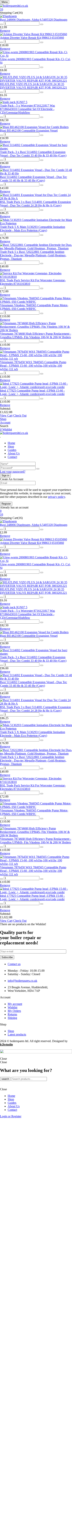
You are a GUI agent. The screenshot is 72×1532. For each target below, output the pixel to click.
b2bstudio (6, 1044)
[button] (36, 9)
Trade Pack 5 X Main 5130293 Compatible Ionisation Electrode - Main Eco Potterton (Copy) (32, 228)
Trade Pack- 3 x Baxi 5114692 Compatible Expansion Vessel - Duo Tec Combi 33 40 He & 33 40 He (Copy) (33, 153)
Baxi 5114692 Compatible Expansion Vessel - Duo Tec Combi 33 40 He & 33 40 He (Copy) (33, 178)
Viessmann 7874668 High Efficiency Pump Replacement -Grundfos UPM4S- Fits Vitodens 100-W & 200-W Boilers (35, 335)
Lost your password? (12, 471)
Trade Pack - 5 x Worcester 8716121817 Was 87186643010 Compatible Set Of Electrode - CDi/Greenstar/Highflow (27, 109)
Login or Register (10, 1116)
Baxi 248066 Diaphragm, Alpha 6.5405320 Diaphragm (33, 19)
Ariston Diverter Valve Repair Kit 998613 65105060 (32, 37)
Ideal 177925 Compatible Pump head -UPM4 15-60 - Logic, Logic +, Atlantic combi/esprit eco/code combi (32, 392)
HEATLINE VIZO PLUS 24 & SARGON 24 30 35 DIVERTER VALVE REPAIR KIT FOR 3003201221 (33, 85)
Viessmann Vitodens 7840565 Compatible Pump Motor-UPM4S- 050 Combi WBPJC (34, 307)
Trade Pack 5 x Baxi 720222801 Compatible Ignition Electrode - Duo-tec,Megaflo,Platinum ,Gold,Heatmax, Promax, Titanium (33, 255)
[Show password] (37, 468)
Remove (5, 30)
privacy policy (56, 496)
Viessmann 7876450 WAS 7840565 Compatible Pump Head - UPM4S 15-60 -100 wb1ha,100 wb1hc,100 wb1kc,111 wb (33, 365)
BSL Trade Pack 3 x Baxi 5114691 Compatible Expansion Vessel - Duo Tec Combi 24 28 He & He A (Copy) (35, 203)
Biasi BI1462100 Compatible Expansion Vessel (29, 130)
